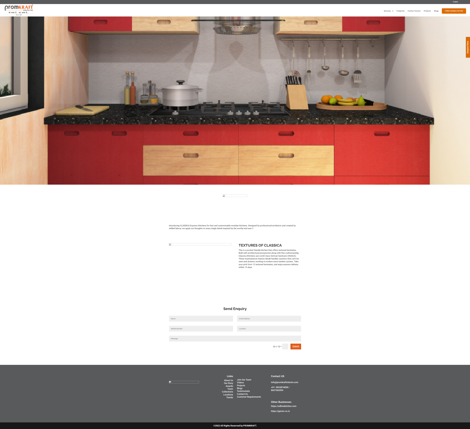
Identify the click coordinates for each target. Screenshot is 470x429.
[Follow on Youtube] (283, 395)
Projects (241, 385)
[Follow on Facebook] (273, 395)
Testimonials (243, 391)
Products (427, 11)
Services (387, 11)
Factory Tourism (414, 11)
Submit (296, 346)
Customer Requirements (249, 397)
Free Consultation (454, 11)
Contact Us (242, 394)
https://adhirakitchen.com (283, 406)
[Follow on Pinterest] (288, 395)
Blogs (436, 11)
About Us (228, 380)
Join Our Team (244, 379)
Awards (229, 386)
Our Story (228, 383)
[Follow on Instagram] (278, 395)
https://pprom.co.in (280, 411)
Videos (240, 382)
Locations (228, 394)
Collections (227, 391)
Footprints (400, 11)
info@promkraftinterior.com (284, 382)
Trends (229, 397)
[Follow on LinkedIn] (292, 395)
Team (230, 389)
